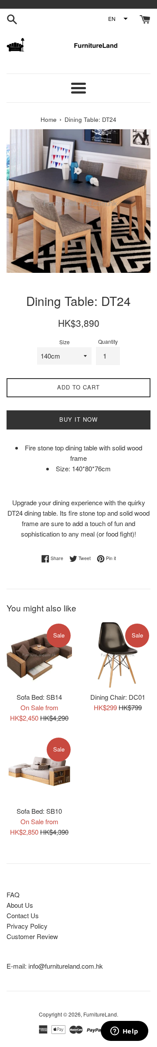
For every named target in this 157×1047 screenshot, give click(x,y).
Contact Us (23, 915)
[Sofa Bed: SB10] (39, 769)
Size (64, 342)
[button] (117, 18)
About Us (20, 904)
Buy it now (78, 419)
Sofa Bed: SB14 (39, 696)
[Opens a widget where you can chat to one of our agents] (124, 1032)
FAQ (13, 894)
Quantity (108, 341)
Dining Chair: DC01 (117, 696)
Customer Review (32, 936)
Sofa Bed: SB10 (39, 810)
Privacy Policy (27, 925)
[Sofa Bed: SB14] (39, 655)
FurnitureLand (100, 1014)
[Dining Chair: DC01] (117, 655)
